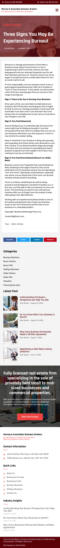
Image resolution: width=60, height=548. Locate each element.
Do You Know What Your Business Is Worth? (37, 316)
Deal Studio (20, 545)
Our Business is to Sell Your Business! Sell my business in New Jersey (19, 438)
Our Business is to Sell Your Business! (17, 11)
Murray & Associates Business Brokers (19, 9)
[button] (57, 10)
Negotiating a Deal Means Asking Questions (36, 350)
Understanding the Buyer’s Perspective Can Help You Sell (34, 298)
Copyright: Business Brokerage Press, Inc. (23, 212)
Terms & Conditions (11, 539)
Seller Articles (12, 25)
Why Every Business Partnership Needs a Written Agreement (35, 333)
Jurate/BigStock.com (14, 216)
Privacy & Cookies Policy (31, 539)
